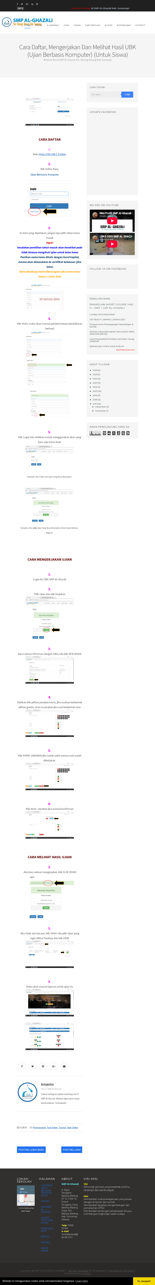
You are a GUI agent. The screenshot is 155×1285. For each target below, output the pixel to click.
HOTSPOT (140, 25)
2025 (95, 374)
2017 (95, 404)
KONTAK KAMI (124, 25)
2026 (95, 370)
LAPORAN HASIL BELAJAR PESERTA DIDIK (46, 1190)
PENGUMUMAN (47, 1229)
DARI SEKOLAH (92, 25)
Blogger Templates (78, 1270)
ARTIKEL (45, 1242)
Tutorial (62, 1127)
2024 (95, 378)
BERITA (45, 1236)
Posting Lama (72, 1149)
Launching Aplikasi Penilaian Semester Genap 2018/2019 (112, 340)
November (100, 411)
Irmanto (86, 1273)
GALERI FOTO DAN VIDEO (47, 1220)
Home (27, 25)
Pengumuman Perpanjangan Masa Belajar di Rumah (111, 325)
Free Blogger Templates (121, 1270)
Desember (100, 406)
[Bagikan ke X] (32, 1066)
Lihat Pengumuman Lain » (125, 350)
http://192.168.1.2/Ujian (52, 154)
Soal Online (52, 1127)
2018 (95, 399)
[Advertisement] (49, 89)
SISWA (77, 25)
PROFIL (39, 25)
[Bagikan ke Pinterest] (43, 1066)
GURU (66, 25)
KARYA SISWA (44, 1249)
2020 (95, 391)
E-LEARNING (53, 25)
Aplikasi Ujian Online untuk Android (107, 346)
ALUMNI (108, 25)
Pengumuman (39, 1127)
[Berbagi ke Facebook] (22, 1066)
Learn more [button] (82, 1281)
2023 (95, 383)
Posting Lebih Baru (31, 1149)
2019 (95, 395)
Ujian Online (72, 1127)
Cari (127, 94)
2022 (95, 387)
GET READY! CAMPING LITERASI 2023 (107, 319)
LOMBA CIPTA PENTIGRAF (102, 314)
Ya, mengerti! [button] (144, 1281)
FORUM (45, 1201)
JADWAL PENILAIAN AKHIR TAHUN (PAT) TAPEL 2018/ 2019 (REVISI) (112, 332)
